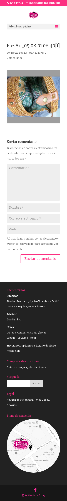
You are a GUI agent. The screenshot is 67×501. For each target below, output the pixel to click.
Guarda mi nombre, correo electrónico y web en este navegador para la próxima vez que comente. (33, 244)
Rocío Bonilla (19, 52)
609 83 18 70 (14, 319)
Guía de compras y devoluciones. (27, 367)
